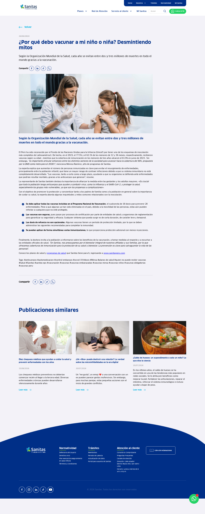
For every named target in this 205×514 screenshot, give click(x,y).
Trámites (154, 3)
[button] (141, 3)
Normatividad (166, 3)
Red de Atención (100, 11)
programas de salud (56, 253)
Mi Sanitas (178, 3)
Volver (28, 27)
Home (130, 3)
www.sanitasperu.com (114, 253)
